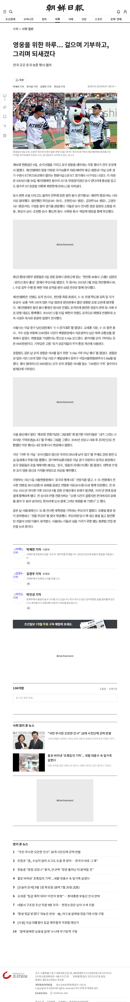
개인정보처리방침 (43, 984)
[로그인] (125, 12)
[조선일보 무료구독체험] (65, 624)
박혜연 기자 (18, 86)
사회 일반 (28, 29)
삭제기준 (113, 688)
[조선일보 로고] (65, 8)
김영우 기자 (45, 86)
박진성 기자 (59, 86)
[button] (5, 12)
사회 (15, 29)
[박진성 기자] (18, 598)
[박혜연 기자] (18, 553)
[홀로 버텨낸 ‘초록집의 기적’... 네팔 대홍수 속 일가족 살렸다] (29, 762)
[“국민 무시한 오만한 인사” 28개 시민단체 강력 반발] (29, 740)
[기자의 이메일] (28, 564)
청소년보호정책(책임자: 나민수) (71, 984)
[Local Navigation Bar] (5, 12)
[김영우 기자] (18, 577)
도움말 (103, 688)
